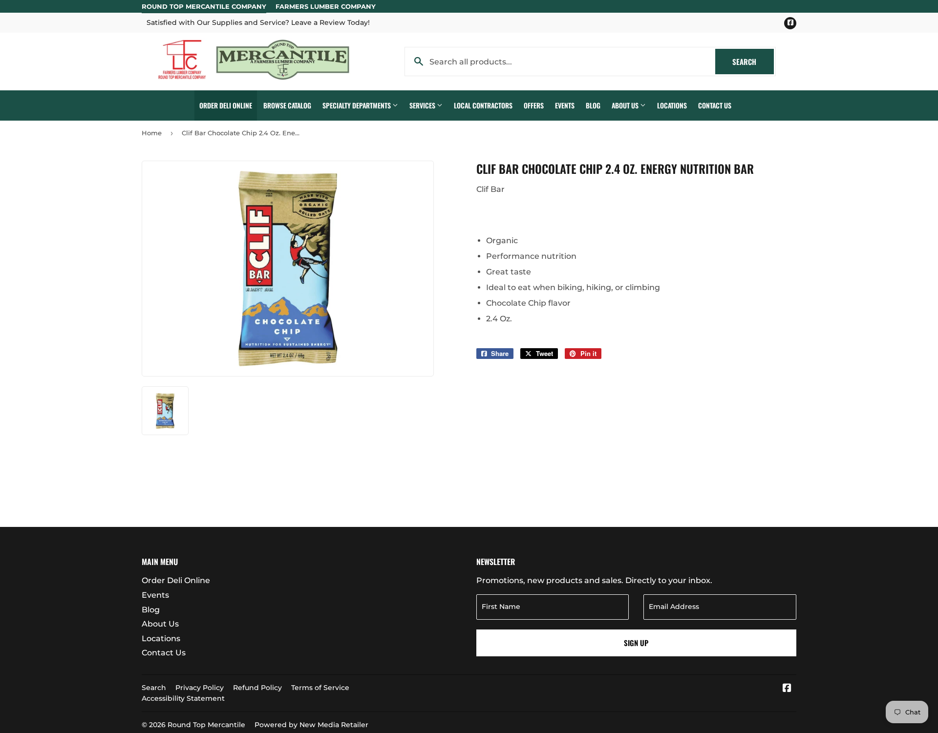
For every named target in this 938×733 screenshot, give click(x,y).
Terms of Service (320, 687)
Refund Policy (257, 687)
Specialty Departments (357, 105)
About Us (626, 105)
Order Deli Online (225, 105)
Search (753, 61)
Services (423, 105)
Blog (593, 105)
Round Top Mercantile (206, 725)
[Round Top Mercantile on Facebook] (787, 688)
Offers (534, 105)
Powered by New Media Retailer (311, 725)
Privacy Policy (199, 687)
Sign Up (636, 642)
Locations (672, 105)
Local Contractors (483, 105)
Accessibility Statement (183, 698)
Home (152, 133)
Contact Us (714, 105)
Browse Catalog (287, 105)
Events (565, 105)
